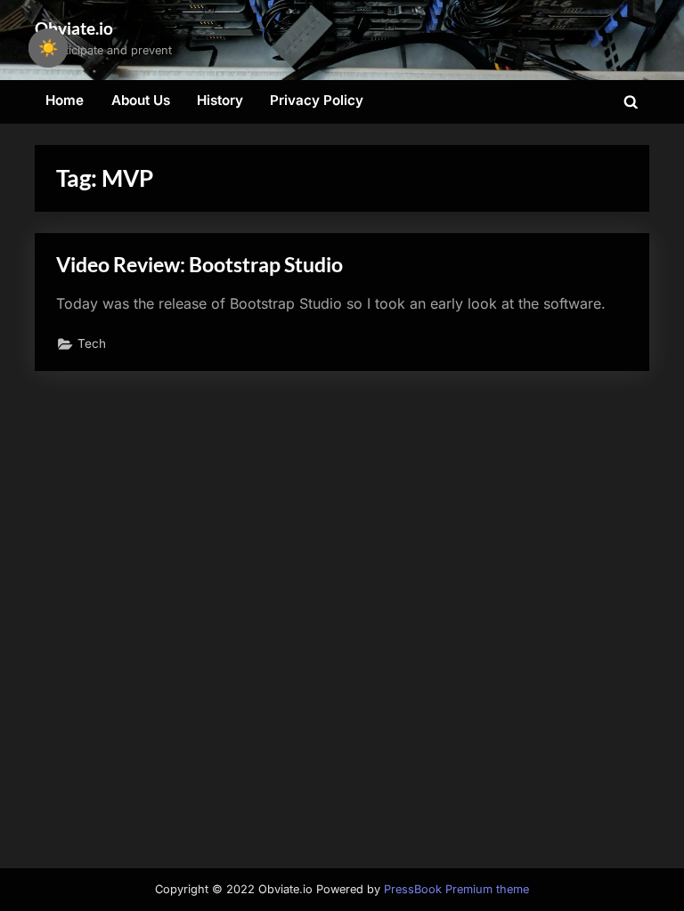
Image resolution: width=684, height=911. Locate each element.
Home (64, 100)
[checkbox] (48, 48)
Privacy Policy (316, 100)
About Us (140, 100)
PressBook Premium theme (456, 889)
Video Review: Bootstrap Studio (199, 264)
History (220, 100)
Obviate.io (74, 28)
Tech (91, 343)
